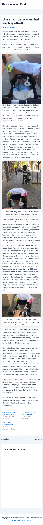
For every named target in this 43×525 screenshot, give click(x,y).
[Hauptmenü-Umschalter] (38, 4)
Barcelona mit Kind (14, 4)
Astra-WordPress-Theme (21, 520)
